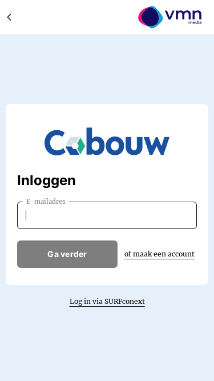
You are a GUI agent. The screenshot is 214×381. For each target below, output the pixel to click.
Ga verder (67, 254)
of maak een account (159, 254)
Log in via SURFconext (107, 301)
